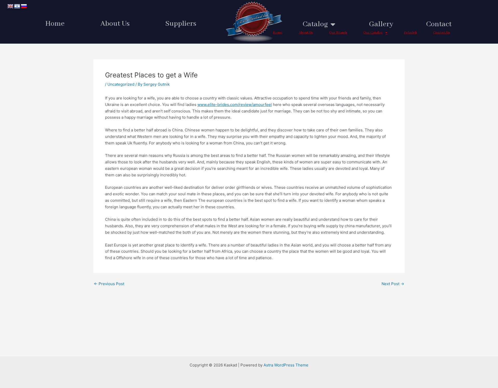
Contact (439, 24)
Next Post (393, 284)
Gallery (381, 24)
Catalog (315, 24)
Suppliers (180, 23)
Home (55, 23)
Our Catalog (373, 32)
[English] (10, 6)
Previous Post (109, 284)
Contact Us (441, 32)
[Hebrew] (17, 6)
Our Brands (338, 32)
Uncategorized (120, 84)
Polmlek (410, 32)
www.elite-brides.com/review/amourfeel (234, 104)
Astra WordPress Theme (286, 365)
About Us (115, 23)
